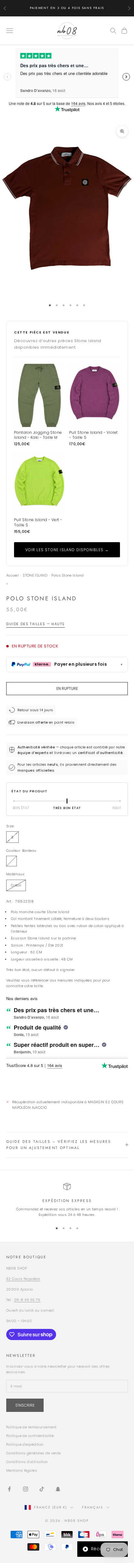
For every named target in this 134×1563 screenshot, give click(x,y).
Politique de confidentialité (30, 1435)
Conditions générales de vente (33, 1453)
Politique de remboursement (31, 1427)
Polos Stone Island (67, 575)
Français (92, 1507)
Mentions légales (21, 1470)
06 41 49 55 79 (27, 1299)
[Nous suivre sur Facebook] (9, 1489)
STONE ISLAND (35, 575)
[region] (67, 1200)
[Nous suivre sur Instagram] (25, 1489)
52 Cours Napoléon (23, 1278)
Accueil (12, 575)
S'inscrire (25, 1405)
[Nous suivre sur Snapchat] (58, 1489)
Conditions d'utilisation (27, 1461)
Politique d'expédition (25, 1444)
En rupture (67, 688)
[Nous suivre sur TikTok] (42, 1489)
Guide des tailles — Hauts (35, 623)
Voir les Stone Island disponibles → (67, 549)
